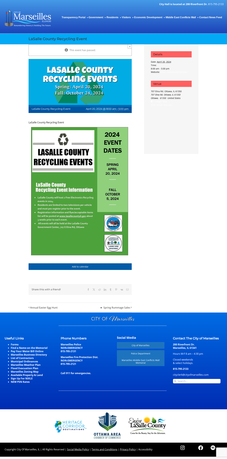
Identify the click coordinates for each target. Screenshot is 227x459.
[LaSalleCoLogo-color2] (147, 417)
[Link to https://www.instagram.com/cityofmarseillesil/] (182, 447)
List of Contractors (22, 358)
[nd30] (213, 446)
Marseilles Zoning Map (24, 371)
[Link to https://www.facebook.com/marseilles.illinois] (200, 447)
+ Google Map (160, 101)
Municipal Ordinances (24, 361)
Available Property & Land (27, 375)
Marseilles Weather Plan (26, 365)
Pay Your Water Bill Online (27, 351)
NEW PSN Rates (20, 382)
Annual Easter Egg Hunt (44, 307)
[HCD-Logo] (71, 422)
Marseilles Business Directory (29, 354)
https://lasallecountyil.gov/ (174, 72)
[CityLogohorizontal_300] (28, 9)
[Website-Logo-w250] (107, 412)
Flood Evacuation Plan (24, 368)
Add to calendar (80, 266)
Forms (15, 344)
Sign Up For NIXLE (22, 378)
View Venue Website (161, 104)
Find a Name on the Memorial (29, 348)
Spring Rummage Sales (116, 307)
